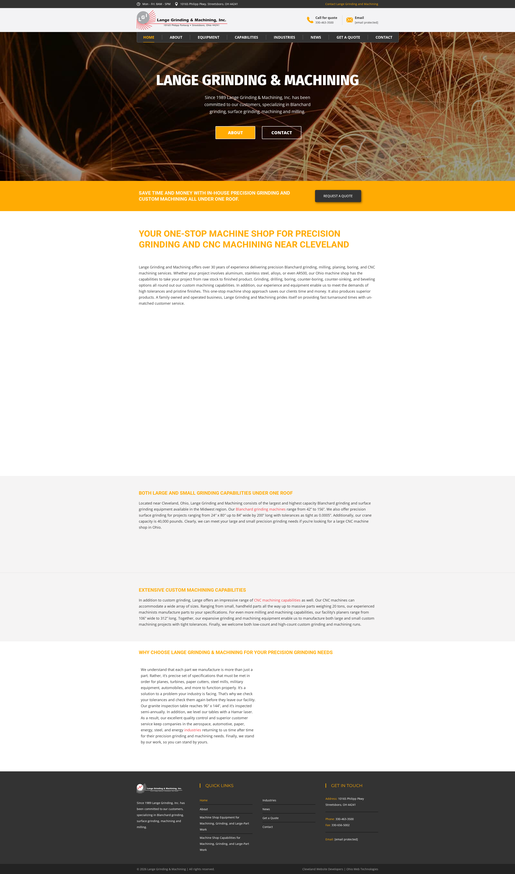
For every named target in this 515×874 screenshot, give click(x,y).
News (266, 809)
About (204, 809)
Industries (269, 800)
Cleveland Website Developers (322, 869)
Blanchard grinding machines (261, 509)
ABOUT (235, 132)
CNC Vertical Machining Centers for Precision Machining (257, 411)
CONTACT (281, 132)
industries (192, 729)
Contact (268, 827)
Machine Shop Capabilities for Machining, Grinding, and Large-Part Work (224, 844)
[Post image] (177, 360)
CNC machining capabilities (277, 600)
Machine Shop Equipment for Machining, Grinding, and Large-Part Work (224, 823)
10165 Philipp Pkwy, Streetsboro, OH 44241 (209, 4)
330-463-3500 (324, 22)
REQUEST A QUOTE (338, 196)
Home (204, 800)
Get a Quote (271, 818)
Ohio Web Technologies (362, 869)
